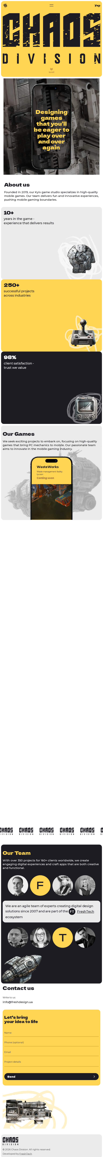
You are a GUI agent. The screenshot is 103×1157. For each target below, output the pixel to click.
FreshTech (25, 1153)
